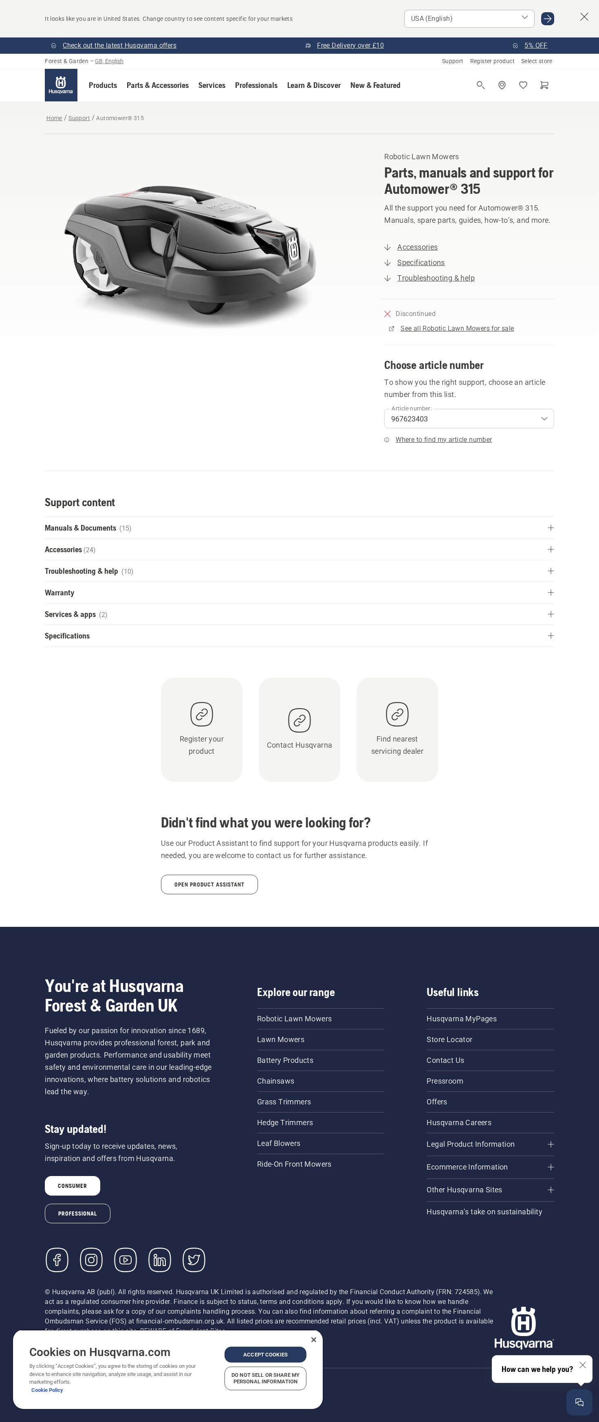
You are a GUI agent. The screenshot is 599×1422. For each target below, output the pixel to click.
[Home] (61, 85)
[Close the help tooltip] (582, 1365)
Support (453, 61)
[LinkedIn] (160, 1260)
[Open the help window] (579, 1402)
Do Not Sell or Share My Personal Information (265, 1378)
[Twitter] (194, 1260)
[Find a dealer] (502, 85)
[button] (103, 85)
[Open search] (481, 85)
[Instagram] (91, 1260)
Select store (537, 61)
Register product (492, 61)
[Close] (314, 1339)
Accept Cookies (265, 1355)
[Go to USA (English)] (547, 18)
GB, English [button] (109, 61)
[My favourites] (523, 85)
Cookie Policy (47, 1390)
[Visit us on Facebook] (57, 1260)
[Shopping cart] (544, 85)
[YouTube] (125, 1260)
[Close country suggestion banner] (584, 16)
